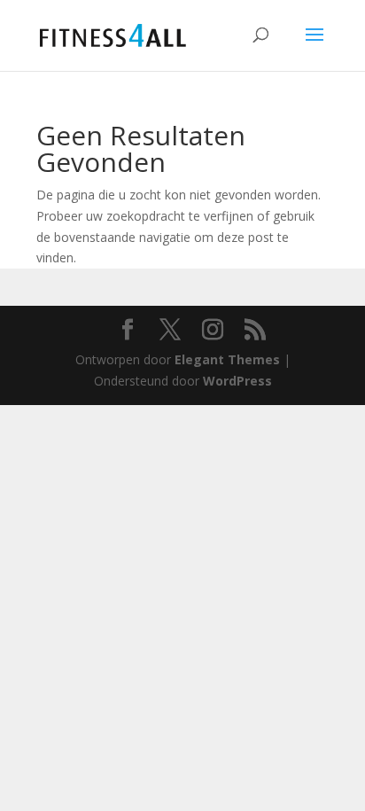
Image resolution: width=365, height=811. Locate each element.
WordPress (237, 380)
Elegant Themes (227, 359)
